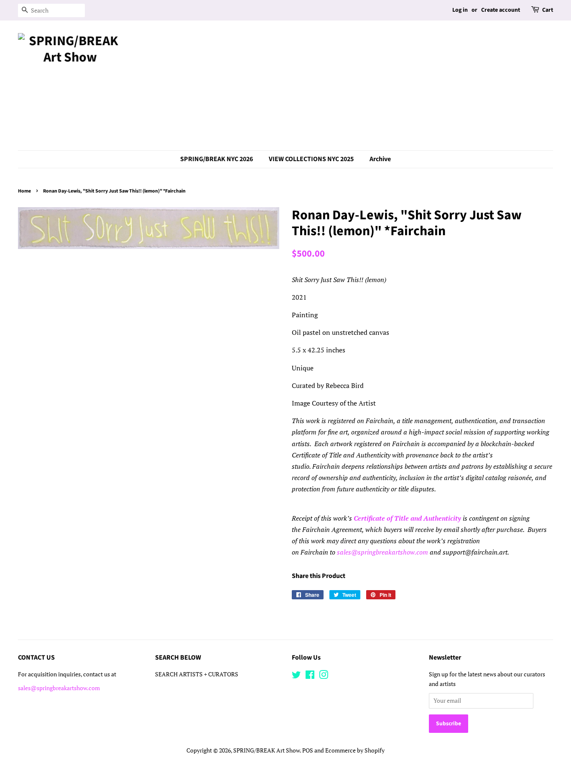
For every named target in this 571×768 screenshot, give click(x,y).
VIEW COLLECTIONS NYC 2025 (311, 159)
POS (307, 750)
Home (24, 191)
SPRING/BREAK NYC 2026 (216, 159)
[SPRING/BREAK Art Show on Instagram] (323, 676)
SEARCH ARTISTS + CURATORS (196, 674)
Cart (547, 10)
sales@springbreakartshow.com (382, 552)
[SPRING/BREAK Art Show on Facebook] (310, 676)
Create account (500, 10)
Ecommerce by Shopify (355, 750)
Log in (460, 10)
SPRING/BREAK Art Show (266, 750)
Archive (380, 159)
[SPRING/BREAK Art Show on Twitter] (296, 676)
